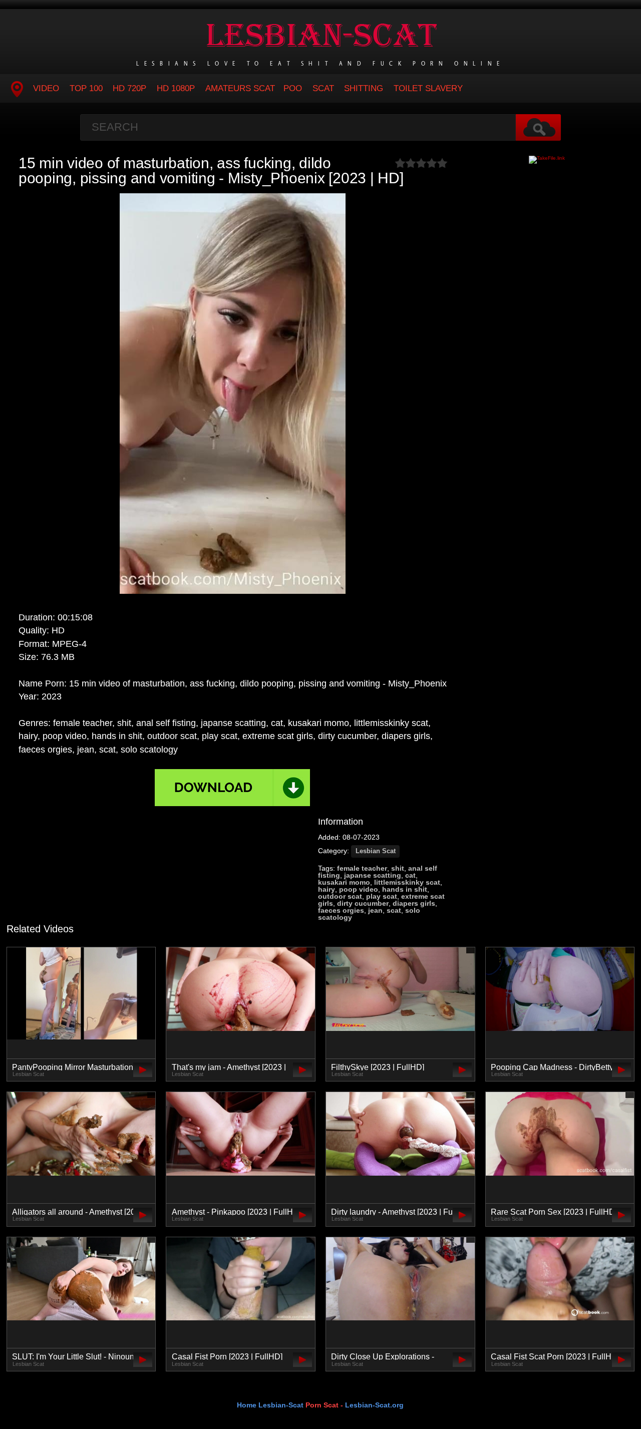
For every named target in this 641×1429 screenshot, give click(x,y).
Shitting (363, 88)
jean (375, 910)
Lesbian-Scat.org (374, 1405)
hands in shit (404, 889)
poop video (358, 889)
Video (46, 88)
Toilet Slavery (428, 88)
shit (397, 868)
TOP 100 (86, 88)
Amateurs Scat (240, 88)
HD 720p (129, 88)
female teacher (362, 868)
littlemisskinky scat (407, 882)
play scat (381, 896)
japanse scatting (372, 875)
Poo (292, 88)
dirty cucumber (363, 903)
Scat (323, 88)
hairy (326, 889)
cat (410, 875)
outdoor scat (340, 896)
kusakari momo (344, 882)
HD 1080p (176, 88)
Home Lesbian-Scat (270, 1405)
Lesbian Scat (376, 851)
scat (394, 910)
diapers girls (414, 903)
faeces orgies (341, 910)
